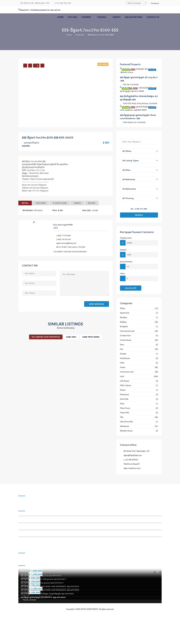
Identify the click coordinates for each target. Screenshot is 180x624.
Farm (122, 344)
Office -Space (125, 385)
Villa (121, 417)
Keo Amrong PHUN (63, 224)
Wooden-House (126, 430)
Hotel (122, 362)
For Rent (86, 17)
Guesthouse (125, 358)
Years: (122, 273)
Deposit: (123, 249)
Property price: (126, 237)
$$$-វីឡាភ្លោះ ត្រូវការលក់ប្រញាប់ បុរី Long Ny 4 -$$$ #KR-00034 (43, 597)
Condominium (125, 335)
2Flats (122, 308)
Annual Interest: (126, 261)
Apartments (124, 312)
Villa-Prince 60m (126, 421)
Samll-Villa (124, 399)
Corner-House (125, 340)
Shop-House (125, 408)
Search (139, 215)
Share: (26, 145)
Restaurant (124, 394)
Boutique (123, 317)
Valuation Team (133, 17)
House (122, 367)
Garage (123, 353)
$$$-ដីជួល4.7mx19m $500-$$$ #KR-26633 (47, 137)
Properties (79, 35)
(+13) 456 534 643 (62, 3)
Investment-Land (126, 371)
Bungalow (124, 326)
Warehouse (124, 426)
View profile (34, 221)
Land (122, 376)
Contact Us (152, 17)
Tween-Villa (124, 412)
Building (123, 322)
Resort (122, 390)
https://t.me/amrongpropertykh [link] (42, 179)
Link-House (124, 380)
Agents (116, 17)
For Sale (101, 17)
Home (60, 17)
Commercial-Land (127, 331)
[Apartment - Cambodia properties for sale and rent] (39, 9)
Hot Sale (72, 17)
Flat (121, 349)
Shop (122, 403)
